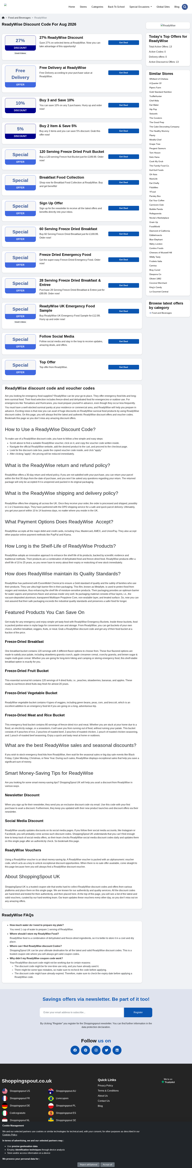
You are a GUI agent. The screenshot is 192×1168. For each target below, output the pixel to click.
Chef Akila (154, 100)
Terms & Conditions (108, 1090)
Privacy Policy (105, 1085)
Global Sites (163, 7)
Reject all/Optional (88, 1164)
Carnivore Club (156, 205)
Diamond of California (159, 231)
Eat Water (154, 105)
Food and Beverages (19, 17)
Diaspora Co (155, 274)
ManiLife (153, 179)
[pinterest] (85, 1050)
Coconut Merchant (158, 283)
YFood (152, 192)
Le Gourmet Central (158, 291)
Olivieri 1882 (155, 278)
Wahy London (155, 244)
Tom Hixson (154, 153)
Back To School (116, 7)
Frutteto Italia (155, 261)
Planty (152, 135)
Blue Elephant (156, 239)
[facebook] (75, 1050)
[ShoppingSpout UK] (18, 7)
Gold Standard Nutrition (160, 92)
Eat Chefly (154, 183)
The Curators (155, 118)
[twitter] (106, 1050)
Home (72, 7)
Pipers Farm (155, 87)
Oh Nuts (153, 174)
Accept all (107, 1164)
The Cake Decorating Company (164, 126)
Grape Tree (154, 144)
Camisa (153, 265)
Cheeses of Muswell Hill (160, 252)
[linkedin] (117, 1050)
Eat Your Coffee (156, 200)
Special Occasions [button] (139, 7)
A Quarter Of (155, 83)
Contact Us (104, 1101)
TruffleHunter (155, 96)
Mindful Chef (155, 139)
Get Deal (123, 42)
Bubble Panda (156, 209)
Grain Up (153, 222)
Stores (83, 7)
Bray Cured (154, 270)
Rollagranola (155, 213)
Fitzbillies (153, 187)
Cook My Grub (156, 161)
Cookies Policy (9, 1134)
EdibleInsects (155, 235)
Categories (97, 7)
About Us (103, 1095)
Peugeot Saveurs (157, 148)
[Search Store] (185, 7)
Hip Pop (153, 109)
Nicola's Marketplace (159, 218)
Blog (176, 7)
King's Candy (155, 287)
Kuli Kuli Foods (156, 170)
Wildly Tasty (154, 257)
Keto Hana (154, 157)
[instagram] (96, 1050)
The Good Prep (156, 122)
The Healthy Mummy (159, 131)
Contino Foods (156, 248)
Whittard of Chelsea (158, 79)
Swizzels (153, 113)
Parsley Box (155, 196)
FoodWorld (154, 226)
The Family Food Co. (159, 166)
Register (138, 1012)
